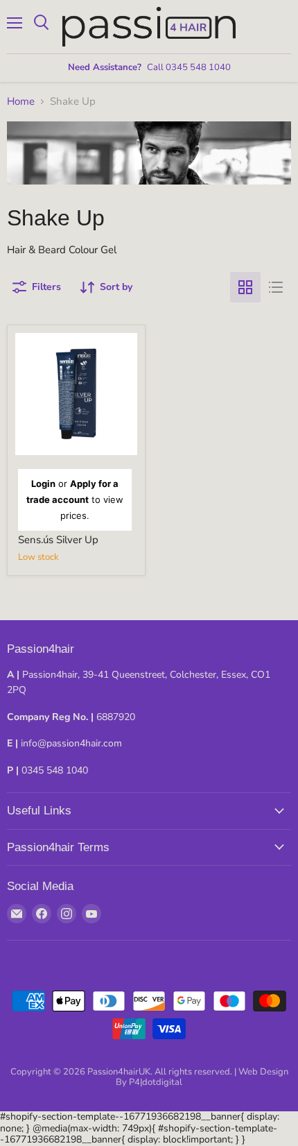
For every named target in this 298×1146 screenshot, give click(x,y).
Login (43, 483)
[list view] (276, 287)
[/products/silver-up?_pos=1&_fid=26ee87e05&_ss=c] (76, 394)
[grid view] (245, 287)
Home (21, 102)
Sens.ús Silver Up (58, 540)
